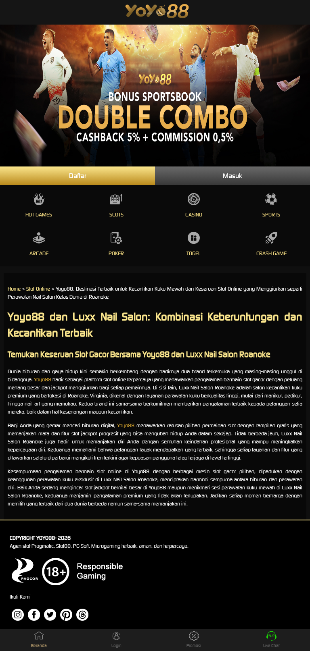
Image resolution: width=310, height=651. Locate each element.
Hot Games (38, 214)
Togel (193, 253)
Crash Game (271, 253)
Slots (116, 214)
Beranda (39, 645)
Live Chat (271, 645)
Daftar (77, 175)
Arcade (38, 253)
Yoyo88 (42, 379)
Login (116, 645)
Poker (116, 253)
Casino (193, 214)
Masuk (232, 175)
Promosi (193, 645)
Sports (271, 214)
